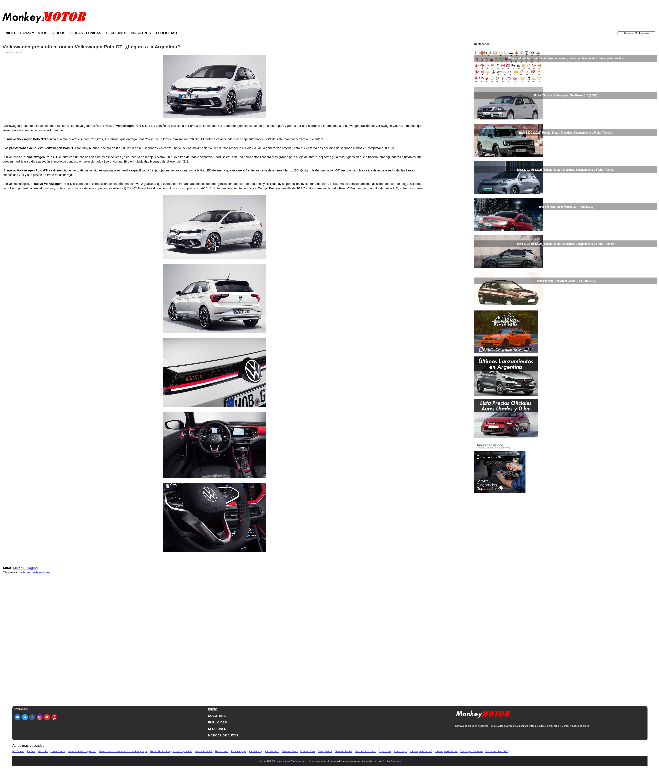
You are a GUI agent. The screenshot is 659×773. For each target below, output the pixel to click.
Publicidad (166, 33)
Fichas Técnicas (85, 33)
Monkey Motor (283, 761)
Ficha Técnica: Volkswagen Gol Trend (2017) (565, 206)
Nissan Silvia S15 (203, 751)
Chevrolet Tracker (343, 751)
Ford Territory (255, 751)
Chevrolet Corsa (290, 751)
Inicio (9, 33)
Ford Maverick (272, 751)
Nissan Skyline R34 (182, 751)
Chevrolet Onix (307, 751)
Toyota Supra (400, 751)
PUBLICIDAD (217, 722)
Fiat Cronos (18, 751)
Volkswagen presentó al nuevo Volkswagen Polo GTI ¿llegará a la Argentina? (91, 46)
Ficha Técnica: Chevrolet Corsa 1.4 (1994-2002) (566, 280)
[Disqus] (215, 646)
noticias (25, 572)
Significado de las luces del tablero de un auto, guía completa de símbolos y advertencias (565, 58)
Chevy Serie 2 (325, 751)
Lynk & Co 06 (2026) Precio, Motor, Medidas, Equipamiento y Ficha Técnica (565, 169)
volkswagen (41, 572)
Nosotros (141, 33)
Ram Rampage (238, 751)
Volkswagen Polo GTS (496, 751)
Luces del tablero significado (82, 751)
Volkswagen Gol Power (446, 751)
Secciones (116, 33)
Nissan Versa (221, 751)
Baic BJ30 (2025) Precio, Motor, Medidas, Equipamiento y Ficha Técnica (565, 132)
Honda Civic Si (57, 751)
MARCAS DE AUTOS (223, 735)
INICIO (212, 709)
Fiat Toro (31, 751)
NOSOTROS (217, 716)
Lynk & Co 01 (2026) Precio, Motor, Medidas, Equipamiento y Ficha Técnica (565, 243)
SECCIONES (217, 729)
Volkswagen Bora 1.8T (421, 751)
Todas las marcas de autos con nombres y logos (123, 751)
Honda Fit (43, 751)
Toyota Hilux (385, 751)
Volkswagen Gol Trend (471, 751)
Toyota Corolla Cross (365, 751)
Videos (58, 33)
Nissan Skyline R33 (160, 751)
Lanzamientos (33, 33)
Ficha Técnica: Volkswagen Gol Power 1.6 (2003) (565, 95)
